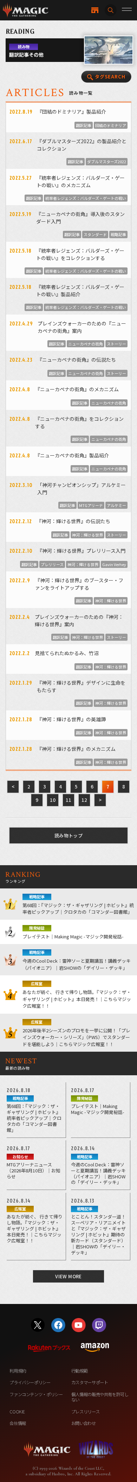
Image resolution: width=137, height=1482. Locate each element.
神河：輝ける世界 (87, 535)
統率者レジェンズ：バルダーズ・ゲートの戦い (85, 198)
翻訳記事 (83, 125)
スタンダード (95, 234)
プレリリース (52, 564)
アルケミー (116, 505)
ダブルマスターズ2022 (106, 161)
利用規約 (17, 1371)
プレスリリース (85, 1411)
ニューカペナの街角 (85, 344)
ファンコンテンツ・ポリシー (36, 1394)
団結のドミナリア (110, 125)
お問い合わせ (83, 1423)
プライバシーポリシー (29, 1382)
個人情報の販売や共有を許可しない (100, 1397)
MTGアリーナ (91, 505)
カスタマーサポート (89, 1382)
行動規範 (79, 1371)
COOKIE (17, 1411)
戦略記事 (118, 234)
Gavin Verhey (114, 564)
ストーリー (116, 344)
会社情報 (17, 1423)
